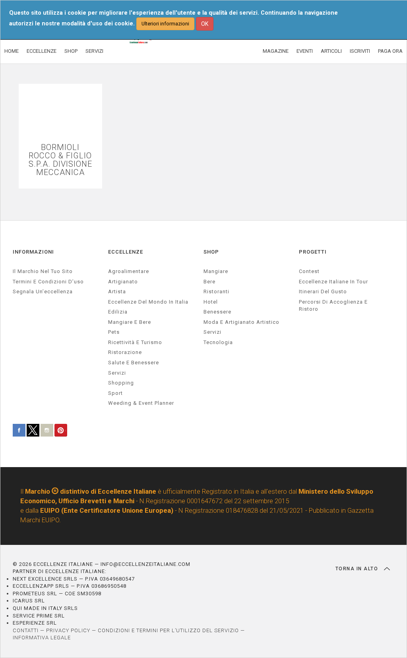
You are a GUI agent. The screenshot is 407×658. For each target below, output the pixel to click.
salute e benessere (133, 363)
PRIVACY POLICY (68, 630)
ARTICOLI (331, 51)
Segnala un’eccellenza (43, 291)
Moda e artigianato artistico (241, 322)
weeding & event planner (141, 403)
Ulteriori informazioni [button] (165, 24)
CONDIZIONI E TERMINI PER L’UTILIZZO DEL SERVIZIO (168, 630)
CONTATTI (26, 630)
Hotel (211, 302)
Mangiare (216, 271)
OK (204, 24)
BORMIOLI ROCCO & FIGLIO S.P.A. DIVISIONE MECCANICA (60, 160)
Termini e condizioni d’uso (48, 282)
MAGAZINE (276, 51)
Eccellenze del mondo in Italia (148, 302)
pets (114, 332)
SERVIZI (94, 51)
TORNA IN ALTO (357, 568)
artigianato (123, 282)
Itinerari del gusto (323, 291)
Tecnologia (218, 342)
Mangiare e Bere (129, 322)
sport (115, 393)
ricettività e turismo (135, 342)
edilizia (118, 312)
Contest (309, 271)
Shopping (121, 383)
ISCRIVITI (360, 51)
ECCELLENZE (41, 51)
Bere (209, 282)
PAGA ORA (390, 51)
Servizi (212, 332)
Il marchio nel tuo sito (43, 271)
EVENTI (305, 51)
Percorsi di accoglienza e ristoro (333, 305)
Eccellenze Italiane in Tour (333, 282)
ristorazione (125, 352)
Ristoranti (216, 291)
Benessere (217, 312)
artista (117, 291)
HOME (11, 51)
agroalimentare (128, 271)
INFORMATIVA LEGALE (42, 638)
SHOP (71, 51)
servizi (117, 373)
